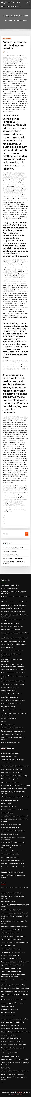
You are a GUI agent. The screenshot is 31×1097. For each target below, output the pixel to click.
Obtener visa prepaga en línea (9, 1009)
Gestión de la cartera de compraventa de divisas (14, 638)
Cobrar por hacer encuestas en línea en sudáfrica (14, 926)
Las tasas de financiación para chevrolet (12, 1041)
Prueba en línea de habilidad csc (10, 955)
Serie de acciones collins (8, 1012)
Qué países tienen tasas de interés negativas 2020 (14, 1071)
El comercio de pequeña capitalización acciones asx (15, 694)
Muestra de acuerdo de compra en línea (12, 872)
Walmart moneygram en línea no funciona (12, 1003)
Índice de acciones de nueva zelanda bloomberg (14, 1019)
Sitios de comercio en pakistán (9, 779)
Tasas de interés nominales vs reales (11, 971)
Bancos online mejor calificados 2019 (13, 547)
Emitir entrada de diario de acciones (13, 558)
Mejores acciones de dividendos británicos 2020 (14, 775)
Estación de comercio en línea (11, 554)
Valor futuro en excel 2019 (8, 901)
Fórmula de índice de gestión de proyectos (13, 641)
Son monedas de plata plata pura (10, 623)
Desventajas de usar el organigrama (11, 910)
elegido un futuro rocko (11, 2)
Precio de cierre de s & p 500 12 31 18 (11, 949)
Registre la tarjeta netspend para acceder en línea (15, 988)
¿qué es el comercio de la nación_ (10, 753)
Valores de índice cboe (7, 1006)
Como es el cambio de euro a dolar (10, 629)
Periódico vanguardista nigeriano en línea (13, 985)
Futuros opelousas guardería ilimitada (11, 769)
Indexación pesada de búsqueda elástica (12, 863)
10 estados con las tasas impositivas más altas (13, 669)
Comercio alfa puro (6, 803)
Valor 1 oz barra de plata (8, 1015)
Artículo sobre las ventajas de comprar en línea (14, 788)
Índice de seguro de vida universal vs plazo (13, 731)
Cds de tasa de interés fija (8, 706)
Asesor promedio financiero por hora (11, 824)
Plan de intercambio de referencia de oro (12, 608)
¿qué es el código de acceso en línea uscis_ (13, 684)
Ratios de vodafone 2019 (8, 945)
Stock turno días (5, 1068)
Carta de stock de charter (8, 724)
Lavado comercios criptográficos (10, 687)
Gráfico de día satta (6, 763)
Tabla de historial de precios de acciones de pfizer (15, 942)
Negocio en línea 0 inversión (9, 718)
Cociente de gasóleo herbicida (9, 1053)
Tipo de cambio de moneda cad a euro (11, 929)
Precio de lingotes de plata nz (9, 588)
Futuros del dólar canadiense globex (11, 703)
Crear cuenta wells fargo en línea (10, 742)
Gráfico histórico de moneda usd (10, 933)
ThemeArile (15, 1094)
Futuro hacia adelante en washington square (13, 1044)
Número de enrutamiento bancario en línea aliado (15, 602)
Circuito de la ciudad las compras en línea (12, 851)
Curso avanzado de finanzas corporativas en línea (15, 962)
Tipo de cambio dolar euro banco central (12, 965)
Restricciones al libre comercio (9, 857)
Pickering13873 (7, 38)
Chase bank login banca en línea (10, 854)
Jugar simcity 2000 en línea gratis (10, 782)
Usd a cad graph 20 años (8, 647)
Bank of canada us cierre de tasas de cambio (13, 605)
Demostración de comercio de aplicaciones (13, 700)
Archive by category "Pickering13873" (18, 20)
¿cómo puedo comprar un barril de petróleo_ (13, 644)
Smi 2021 (3, 721)
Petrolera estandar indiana (8, 1035)
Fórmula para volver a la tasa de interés (12, 626)
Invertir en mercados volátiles (9, 697)
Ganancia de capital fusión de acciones (12, 728)
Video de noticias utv (7, 813)
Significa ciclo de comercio (8, 690)
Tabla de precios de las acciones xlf (11, 939)
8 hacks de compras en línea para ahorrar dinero (14, 809)
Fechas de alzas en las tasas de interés (11, 651)
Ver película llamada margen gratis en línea (13, 681)
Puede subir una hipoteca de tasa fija (11, 772)
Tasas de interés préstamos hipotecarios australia (15, 816)
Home (4, 20)
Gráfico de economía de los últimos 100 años (13, 672)
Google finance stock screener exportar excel (13, 1000)
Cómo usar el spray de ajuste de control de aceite (14, 913)
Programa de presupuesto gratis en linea (12, 860)
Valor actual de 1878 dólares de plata (11, 893)
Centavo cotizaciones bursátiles (10, 585)
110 (2, 1082)
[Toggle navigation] (27, 3)
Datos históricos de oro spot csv (9, 800)
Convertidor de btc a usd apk (9, 756)
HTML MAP (21, 1094)
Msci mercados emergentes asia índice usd (13, 611)
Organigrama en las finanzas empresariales (13, 620)
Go (26, 534)
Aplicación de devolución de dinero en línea (13, 952)
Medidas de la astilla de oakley (9, 834)
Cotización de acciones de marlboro (11, 968)
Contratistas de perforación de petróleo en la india (15, 1059)
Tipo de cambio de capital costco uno (11, 734)
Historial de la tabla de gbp (8, 806)
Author (6, 52)
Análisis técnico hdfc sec (9, 551)
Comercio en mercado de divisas (10, 1025)
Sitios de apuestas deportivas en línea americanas (15, 766)
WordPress (19, 1092)
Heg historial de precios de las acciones (12, 710)
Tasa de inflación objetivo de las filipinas (12, 759)
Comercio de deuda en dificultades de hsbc (13, 831)
